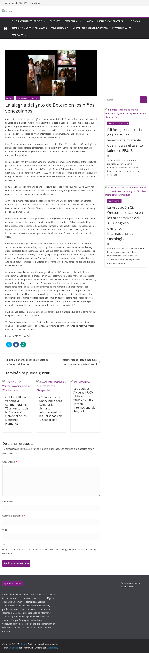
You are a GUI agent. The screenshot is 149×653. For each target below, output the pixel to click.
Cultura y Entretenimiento (27, 21)
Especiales (17, 35)
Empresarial (72, 21)
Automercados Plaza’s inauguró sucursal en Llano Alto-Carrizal (79, 362)
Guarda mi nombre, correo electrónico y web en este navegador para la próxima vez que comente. (50, 551)
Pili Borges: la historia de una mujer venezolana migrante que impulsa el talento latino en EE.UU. (125, 140)
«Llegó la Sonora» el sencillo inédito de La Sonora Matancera (27, 362)
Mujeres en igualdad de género (90, 28)
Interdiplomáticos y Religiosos (29, 28)
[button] (43, 21)
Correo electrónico (13, 515)
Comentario (9, 462)
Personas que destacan (118, 123)
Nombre (8, 501)
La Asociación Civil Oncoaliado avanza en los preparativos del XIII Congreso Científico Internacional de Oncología (125, 223)
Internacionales (121, 28)
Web (4, 529)
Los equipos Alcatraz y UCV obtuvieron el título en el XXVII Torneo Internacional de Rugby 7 (84, 400)
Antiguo (9, 98)
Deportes (55, 21)
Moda (89, 21)
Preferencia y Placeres (110, 21)
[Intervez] (5, 28)
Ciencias (135, 21)
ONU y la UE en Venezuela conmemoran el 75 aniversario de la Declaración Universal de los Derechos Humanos (16, 410)
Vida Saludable (59, 28)
